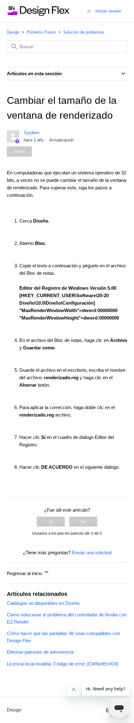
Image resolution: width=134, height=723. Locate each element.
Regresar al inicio (25, 573)
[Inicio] (38, 14)
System (32, 132)
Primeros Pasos (41, 32)
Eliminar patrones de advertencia (40, 652)
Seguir (19, 151)
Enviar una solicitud (92, 552)
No (83, 521)
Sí (51, 521)
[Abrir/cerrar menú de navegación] (89, 10)
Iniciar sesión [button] (108, 10)
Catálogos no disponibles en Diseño (43, 603)
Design (13, 32)
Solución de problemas (83, 32)
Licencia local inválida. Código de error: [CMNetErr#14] (62, 663)
